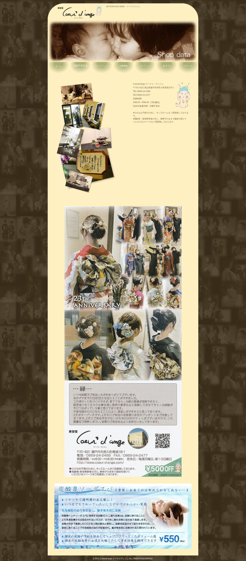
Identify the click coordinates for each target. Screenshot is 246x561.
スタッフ (187, 68)
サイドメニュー (101, 68)
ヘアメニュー (144, 68)
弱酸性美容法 (80, 68)
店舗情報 (123, 68)
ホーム (58, 68)
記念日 (166, 68)
